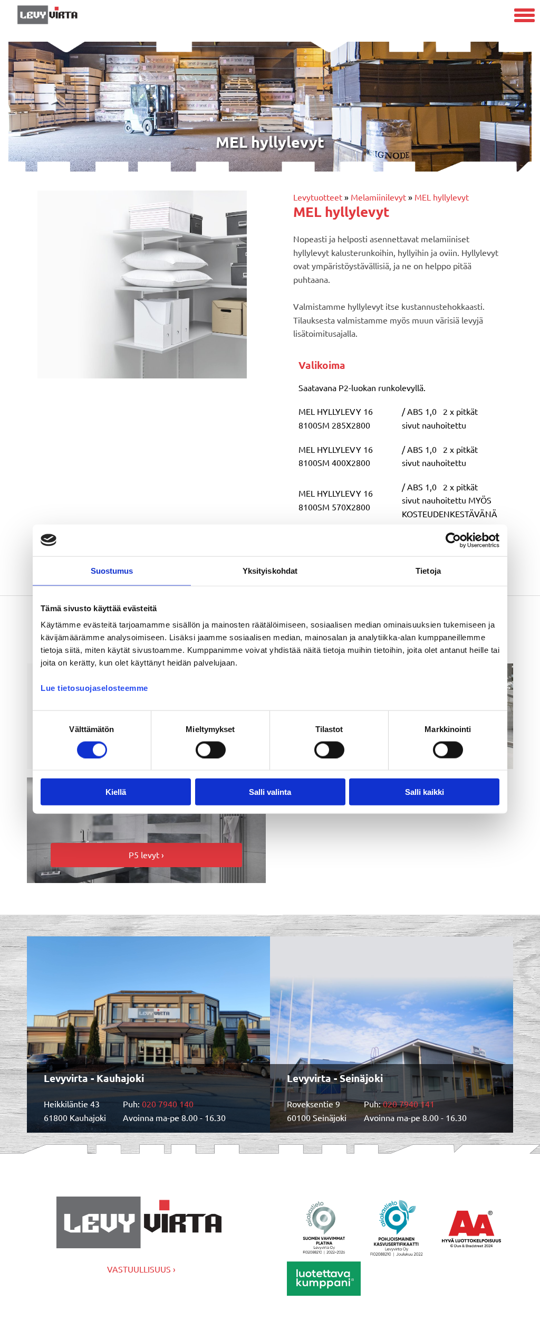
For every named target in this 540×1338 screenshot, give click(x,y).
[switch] (211, 749)
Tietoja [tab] (428, 570)
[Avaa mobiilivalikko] (524, 16)
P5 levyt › (146, 854)
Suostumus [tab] (112, 570)
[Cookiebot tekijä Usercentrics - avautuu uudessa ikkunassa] (453, 540)
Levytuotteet (317, 197)
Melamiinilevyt (378, 197)
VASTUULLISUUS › (141, 1269)
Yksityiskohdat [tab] (270, 570)
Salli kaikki (424, 791)
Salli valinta (270, 791)
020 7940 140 (168, 1103)
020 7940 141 (409, 1103)
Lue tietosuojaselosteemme (94, 688)
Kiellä (115, 791)
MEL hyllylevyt (441, 197)
